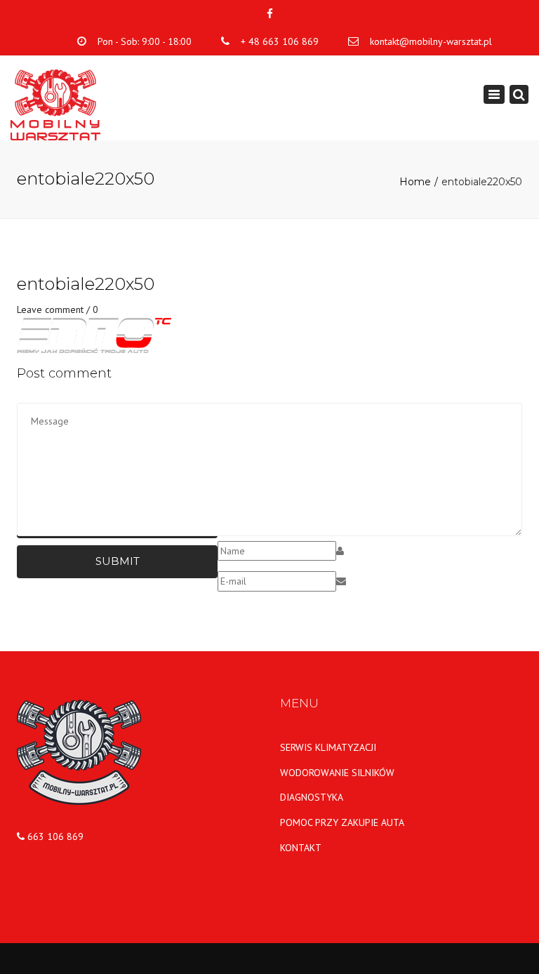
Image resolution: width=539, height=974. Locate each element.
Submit (117, 561)
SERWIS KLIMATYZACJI (328, 747)
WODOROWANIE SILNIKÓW (337, 772)
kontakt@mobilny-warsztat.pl (431, 41)
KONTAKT (300, 847)
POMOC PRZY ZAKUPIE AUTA (342, 822)
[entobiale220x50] (94, 334)
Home (415, 181)
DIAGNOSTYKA (311, 797)
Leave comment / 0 (57, 309)
